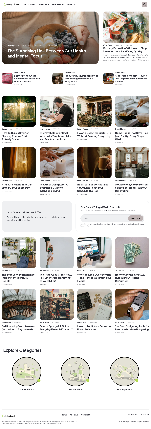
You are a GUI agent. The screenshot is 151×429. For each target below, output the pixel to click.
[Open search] (144, 4)
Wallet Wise (43, 4)
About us (71, 4)
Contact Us (86, 415)
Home (64, 415)
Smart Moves (29, 4)
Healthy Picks (58, 4)
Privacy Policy (85, 226)
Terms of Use (144, 414)
